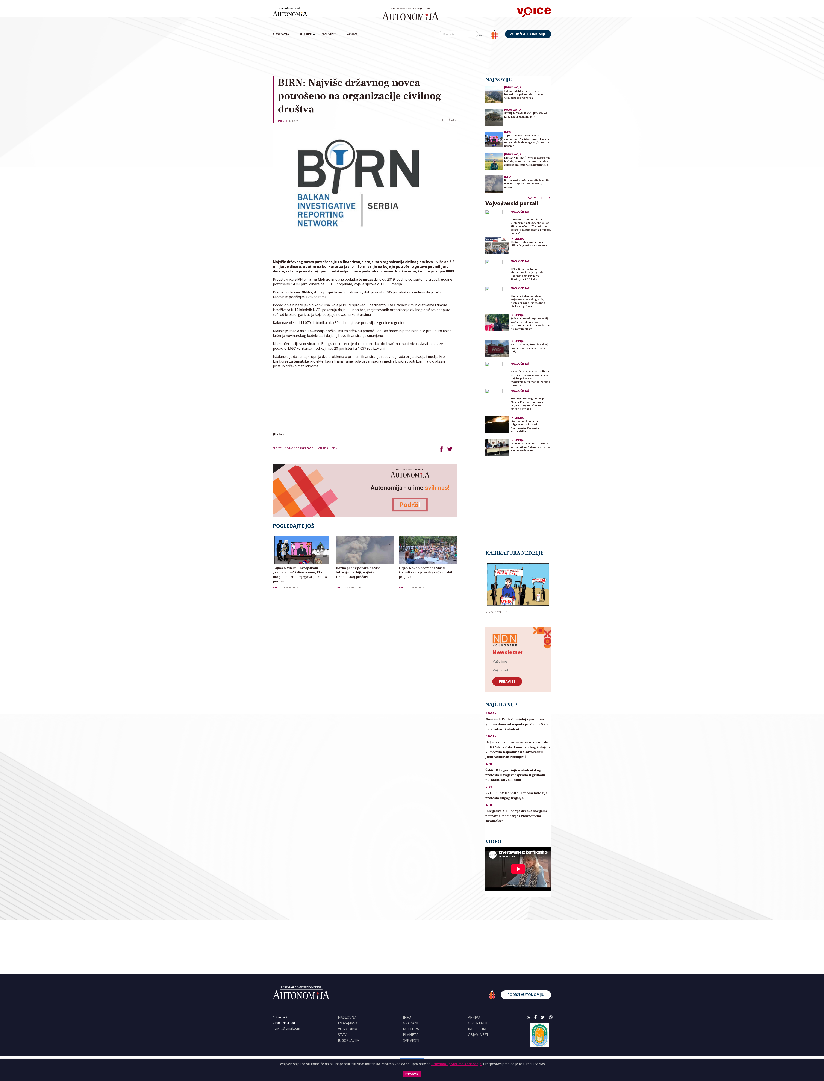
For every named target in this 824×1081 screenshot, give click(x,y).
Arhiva (352, 34)
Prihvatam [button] (412, 1074)
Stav (488, 787)
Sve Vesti (329, 34)
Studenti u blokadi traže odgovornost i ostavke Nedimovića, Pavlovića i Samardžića (526, 426)
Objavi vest (478, 1034)
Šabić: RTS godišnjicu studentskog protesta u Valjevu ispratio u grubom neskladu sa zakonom (515, 775)
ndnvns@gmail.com (286, 1028)
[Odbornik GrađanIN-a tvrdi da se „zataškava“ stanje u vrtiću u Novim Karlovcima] (497, 447)
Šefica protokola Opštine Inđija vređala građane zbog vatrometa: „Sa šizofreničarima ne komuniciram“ (531, 324)
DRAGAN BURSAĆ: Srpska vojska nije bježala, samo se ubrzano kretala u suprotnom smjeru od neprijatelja (527, 161)
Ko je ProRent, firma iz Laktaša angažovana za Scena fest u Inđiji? (530, 348)
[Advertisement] (412, 57)
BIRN (334, 448)
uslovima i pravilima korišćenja (456, 1063)
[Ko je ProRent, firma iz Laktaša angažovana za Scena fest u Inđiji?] (497, 348)
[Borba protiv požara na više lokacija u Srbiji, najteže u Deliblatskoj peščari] (494, 184)
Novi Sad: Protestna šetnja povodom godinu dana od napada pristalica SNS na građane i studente (516, 724)
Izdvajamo (347, 1023)
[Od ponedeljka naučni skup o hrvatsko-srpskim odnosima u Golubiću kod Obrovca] (494, 94)
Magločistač (520, 211)
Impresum (477, 1029)
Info (281, 121)
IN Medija (517, 238)
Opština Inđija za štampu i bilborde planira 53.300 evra (529, 243)
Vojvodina (347, 1029)
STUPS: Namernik (496, 611)
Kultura (411, 1029)
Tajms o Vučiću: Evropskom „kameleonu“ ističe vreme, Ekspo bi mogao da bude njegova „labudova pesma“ (526, 141)
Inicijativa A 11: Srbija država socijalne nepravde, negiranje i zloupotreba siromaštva (516, 816)
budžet (277, 448)
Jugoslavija (512, 87)
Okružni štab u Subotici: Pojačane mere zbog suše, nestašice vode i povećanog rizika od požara (528, 301)
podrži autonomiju (528, 34)
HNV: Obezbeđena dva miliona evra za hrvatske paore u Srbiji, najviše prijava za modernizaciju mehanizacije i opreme (530, 378)
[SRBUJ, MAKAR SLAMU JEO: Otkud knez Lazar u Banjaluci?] (494, 117)
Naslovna (281, 34)
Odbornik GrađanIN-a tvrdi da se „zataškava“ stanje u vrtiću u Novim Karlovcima (530, 447)
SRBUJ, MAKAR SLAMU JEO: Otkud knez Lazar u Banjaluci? (525, 115)
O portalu (477, 1023)
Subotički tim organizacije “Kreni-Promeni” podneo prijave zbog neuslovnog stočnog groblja (528, 404)
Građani (491, 713)
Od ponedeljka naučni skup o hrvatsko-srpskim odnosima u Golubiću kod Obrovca (523, 94)
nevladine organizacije (299, 448)
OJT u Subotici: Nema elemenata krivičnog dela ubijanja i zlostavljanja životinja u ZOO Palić (527, 274)
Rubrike (305, 34)
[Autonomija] (410, 13)
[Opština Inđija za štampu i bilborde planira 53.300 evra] (497, 245)
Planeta (410, 1034)
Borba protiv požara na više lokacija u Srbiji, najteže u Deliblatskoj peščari (526, 184)
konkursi (322, 448)
